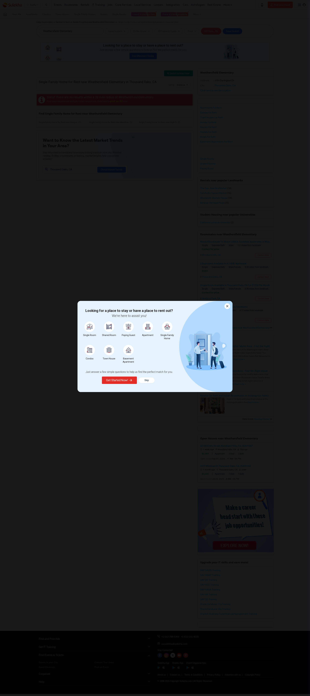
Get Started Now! (117, 380)
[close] (227, 306)
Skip (147, 380)
